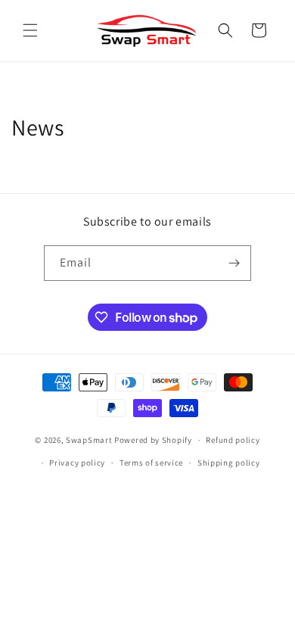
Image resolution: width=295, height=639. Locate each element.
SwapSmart (89, 440)
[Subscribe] (233, 263)
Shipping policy (228, 462)
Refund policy (232, 440)
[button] (30, 30)
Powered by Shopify (153, 440)
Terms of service (151, 462)
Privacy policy (77, 462)
